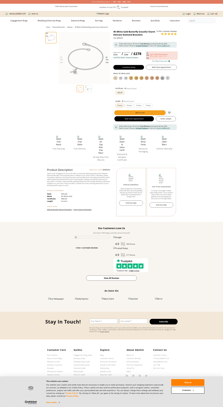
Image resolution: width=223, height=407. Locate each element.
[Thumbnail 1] (51, 37)
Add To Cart (140, 113)
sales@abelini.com (160, 362)
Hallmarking (104, 368)
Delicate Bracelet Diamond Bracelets (59, 210)
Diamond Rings (78, 20)
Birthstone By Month (108, 362)
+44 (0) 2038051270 (163, 46)
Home (48, 27)
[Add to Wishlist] (169, 112)
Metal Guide (78, 371)
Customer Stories (107, 358)
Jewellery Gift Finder (108, 365)
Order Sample (165, 119)
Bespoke (50, 368)
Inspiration (175, 20)
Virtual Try (130, 368)
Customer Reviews (134, 358)
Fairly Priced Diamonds (159, 6)
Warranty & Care (53, 362)
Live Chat (156, 365)
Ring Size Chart (106, 375)
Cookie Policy (72, 393)
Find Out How (131, 203)
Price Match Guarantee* (160, 61)
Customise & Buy (128, 67)
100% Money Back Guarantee (66, 6)
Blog (101, 355)
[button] (145, 77)
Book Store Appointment (161, 67)
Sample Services (53, 375)
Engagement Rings (19, 20)
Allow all (187, 382)
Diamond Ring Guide (81, 365)
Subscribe (163, 321)
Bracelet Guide (79, 375)
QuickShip (155, 20)
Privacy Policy (72, 396)
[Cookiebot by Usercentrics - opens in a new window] (31, 402)
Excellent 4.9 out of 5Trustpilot (114, 7)
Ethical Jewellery (133, 362)
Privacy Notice (104, 331)
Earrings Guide (79, 358)
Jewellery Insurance (54, 365)
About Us (130, 355)
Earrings (99, 20)
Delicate (70, 27)
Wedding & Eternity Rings (49, 20)
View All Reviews (111, 278)
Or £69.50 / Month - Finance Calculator (125, 57)
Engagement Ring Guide (83, 355)
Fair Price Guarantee (135, 365)
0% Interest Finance (55, 371)
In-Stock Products (142, 46)
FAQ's (129, 371)
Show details (51, 402)
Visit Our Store (159, 368)
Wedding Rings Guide (82, 362)
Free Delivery (52, 355)
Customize (186, 390)
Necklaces (117, 20)
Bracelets (136, 20)
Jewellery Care (105, 371)
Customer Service (160, 355)
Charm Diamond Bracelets (83, 210)
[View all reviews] (169, 33)
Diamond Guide (80, 368)
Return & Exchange (54, 358)
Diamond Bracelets (58, 27)
